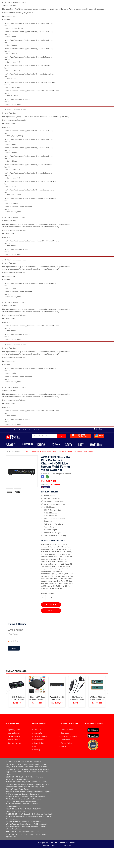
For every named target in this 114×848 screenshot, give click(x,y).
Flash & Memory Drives (35, 786)
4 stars (16, 641)
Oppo (8, 772)
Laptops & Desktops (27, 777)
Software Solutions (13, 806)
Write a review (65, 473)
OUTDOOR (37, 809)
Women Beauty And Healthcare (18, 826)
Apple (26, 769)
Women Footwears (38, 826)
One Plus (26, 772)
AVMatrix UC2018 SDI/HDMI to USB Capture (97, 699)
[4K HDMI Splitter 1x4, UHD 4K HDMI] (16, 684)
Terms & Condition (40, 736)
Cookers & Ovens (27, 796)
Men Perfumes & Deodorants (27, 816)
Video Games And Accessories (17, 779)
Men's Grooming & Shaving (29, 814)
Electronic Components (30, 794)
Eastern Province (14, 736)
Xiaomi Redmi (16, 772)
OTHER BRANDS (37, 772)
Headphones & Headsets (15, 786)
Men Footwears (45, 816)
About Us (37, 730)
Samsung (33, 769)
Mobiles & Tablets (67, 730)
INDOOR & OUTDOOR (69, 736)
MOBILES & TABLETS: (14, 769)
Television (39, 777)
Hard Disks (39, 791)
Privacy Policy (39, 740)
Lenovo (47, 772)
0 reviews (55, 473)
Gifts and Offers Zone (24, 766)
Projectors (23, 799)
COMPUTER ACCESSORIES (38, 784)
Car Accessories (31, 801)
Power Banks (24, 789)
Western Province (14, 740)
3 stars (13, 641)
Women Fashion (66, 743)
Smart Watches (12, 789)
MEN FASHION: (12, 814)
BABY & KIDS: (11, 831)
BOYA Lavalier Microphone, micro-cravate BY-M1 (77, 699)
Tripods (47, 791)
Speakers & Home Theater (16, 784)
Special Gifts (11, 836)
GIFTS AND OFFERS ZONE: (17, 834)
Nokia (40, 769)
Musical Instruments (13, 804)
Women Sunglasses (13, 829)
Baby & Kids (65, 746)
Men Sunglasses (12, 819)
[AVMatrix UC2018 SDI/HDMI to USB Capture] (97, 684)
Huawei (46, 769)
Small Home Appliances (15, 801)
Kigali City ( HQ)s (14, 730)
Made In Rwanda (40, 766)
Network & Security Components (18, 782)
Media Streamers (34, 799)
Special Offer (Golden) (37, 834)
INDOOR (28, 809)
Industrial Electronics (30, 804)
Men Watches (46, 814)
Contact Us (38, 733)
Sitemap (37, 750)
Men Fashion (65, 740)
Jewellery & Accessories (31, 821)
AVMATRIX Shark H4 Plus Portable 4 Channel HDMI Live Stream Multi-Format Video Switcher (58, 451)
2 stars (11, 641)
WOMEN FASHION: (13, 821)
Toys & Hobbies (24, 831)
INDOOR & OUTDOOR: (15, 809)
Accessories (10, 816)
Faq (35, 746)
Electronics (16, 451)
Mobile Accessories (13, 794)
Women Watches (12, 824)
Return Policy (39, 743)
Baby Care (35, 831)
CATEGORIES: (11, 762)
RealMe (9, 774)
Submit (13, 648)
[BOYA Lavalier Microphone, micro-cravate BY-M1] (77, 684)
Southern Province (14, 743)
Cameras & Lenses (39, 782)
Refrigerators (40, 796)
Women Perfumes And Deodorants (33, 824)
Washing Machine (12, 796)
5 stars (18, 641)
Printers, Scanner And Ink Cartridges (20, 791)
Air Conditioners (12, 799)
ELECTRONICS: (12, 777)
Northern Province (14, 733)
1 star (9, 641)
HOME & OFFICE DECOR (16, 811)
